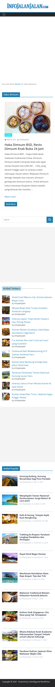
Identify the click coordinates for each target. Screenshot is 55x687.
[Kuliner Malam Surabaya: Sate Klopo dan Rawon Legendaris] (6, 332)
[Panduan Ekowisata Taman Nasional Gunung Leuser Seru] (6, 375)
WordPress (45, 681)
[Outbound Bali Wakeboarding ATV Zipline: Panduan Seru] (6, 353)
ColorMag (32, 681)
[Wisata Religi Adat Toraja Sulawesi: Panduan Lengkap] (6, 310)
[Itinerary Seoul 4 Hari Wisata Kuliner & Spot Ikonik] (6, 386)
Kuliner (8, 135)
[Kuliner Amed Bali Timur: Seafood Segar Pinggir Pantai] (6, 396)
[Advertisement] (27, 53)
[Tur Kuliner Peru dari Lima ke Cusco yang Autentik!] (6, 342)
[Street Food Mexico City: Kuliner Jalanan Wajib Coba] (6, 299)
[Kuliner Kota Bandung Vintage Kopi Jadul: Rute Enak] (6, 364)
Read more (10, 196)
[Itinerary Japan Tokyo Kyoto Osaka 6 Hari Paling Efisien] (6, 321)
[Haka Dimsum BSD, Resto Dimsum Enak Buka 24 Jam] (27, 117)
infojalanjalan (24, 140)
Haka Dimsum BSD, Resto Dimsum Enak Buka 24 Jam (24, 146)
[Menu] (4, 14)
